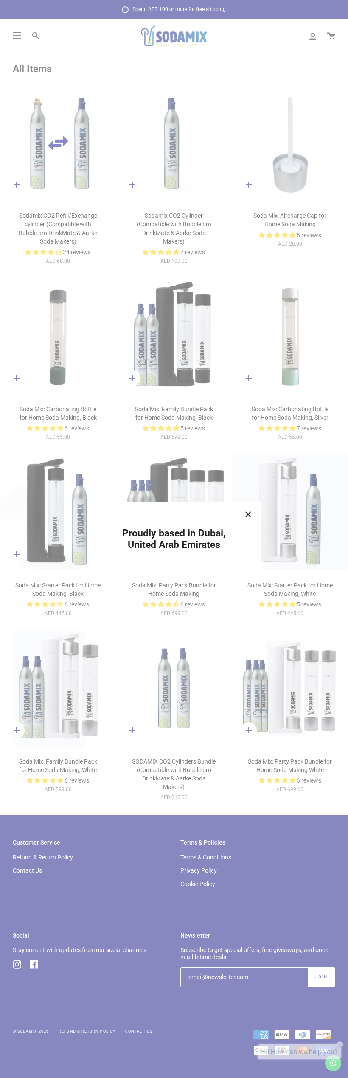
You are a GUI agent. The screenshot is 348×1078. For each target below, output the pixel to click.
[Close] (248, 514)
